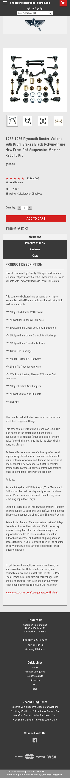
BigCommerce (23, 775)
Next (64, 80)
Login (28, 8)
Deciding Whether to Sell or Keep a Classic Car (35, 711)
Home (35, 667)
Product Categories (35, 671)
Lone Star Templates (51, 775)
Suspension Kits (35, 676)
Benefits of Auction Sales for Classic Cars (35, 715)
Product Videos (35, 243)
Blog (35, 688)
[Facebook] (7, 228)
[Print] (14, 228)
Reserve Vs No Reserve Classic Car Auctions (35, 707)
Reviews (35, 249)
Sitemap (41, 771)
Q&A (35, 255)
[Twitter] (18, 228)
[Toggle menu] (5, 5)
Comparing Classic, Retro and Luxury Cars (35, 719)
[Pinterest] (26, 228)
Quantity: (11, 207)
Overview (35, 237)
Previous (5, 80)
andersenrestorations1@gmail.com (30, 2)
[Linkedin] (22, 228)
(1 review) (33, 178)
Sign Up (39, 8)
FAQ (35, 684)
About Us (35, 680)
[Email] (11, 228)
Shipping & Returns (35, 649)
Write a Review (14, 182)
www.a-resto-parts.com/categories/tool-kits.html (32, 592)
